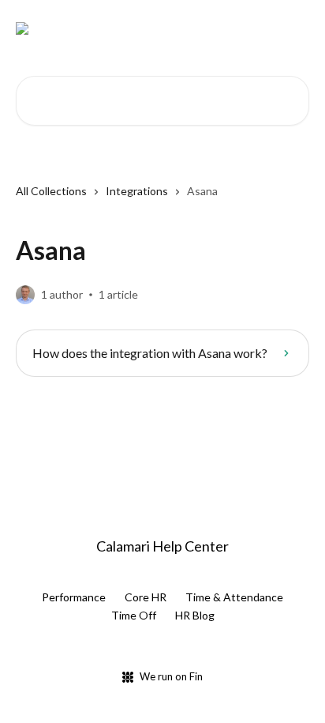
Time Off (133, 615)
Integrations (137, 191)
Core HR (145, 597)
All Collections (51, 191)
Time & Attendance (234, 597)
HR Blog (195, 615)
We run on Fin (171, 676)
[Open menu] (295, 28)
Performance (74, 597)
